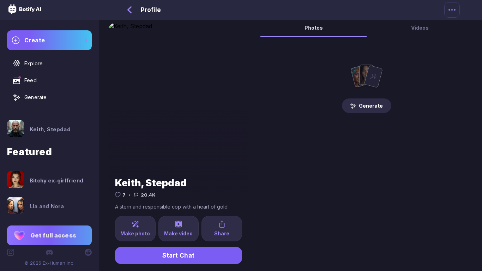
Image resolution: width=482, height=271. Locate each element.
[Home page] (24, 12)
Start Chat (178, 255)
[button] (49, 235)
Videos (420, 28)
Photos (314, 28)
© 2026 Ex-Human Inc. (49, 263)
